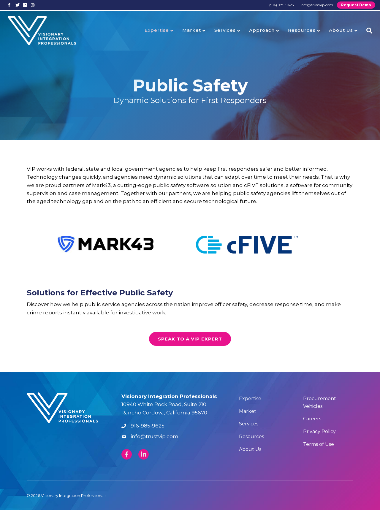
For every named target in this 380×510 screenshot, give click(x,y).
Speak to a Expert (190, 339)
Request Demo (356, 5)
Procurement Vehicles (319, 402)
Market (191, 30)
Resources (302, 30)
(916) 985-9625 (281, 5)
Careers (312, 419)
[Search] (367, 30)
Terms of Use (318, 444)
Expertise (157, 30)
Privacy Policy (319, 431)
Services (225, 30)
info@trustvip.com (316, 5)
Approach (262, 30)
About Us (341, 30)
